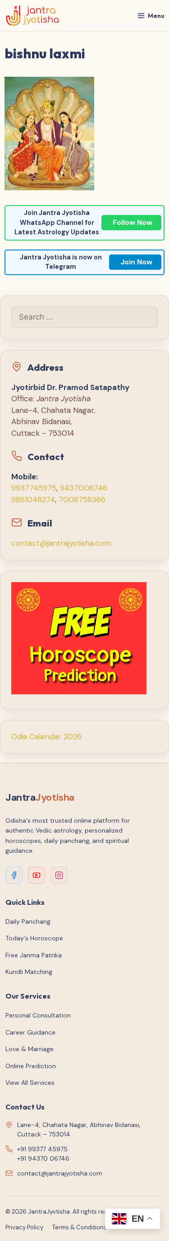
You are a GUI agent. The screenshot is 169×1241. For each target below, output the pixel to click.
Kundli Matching (28, 972)
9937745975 (33, 488)
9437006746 (83, 488)
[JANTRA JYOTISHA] (33, 15)
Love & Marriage (29, 1049)
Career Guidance (30, 1032)
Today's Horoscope (34, 938)
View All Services (30, 1083)
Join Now (136, 262)
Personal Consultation (38, 1015)
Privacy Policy (24, 1227)
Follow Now (132, 222)
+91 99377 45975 (42, 1149)
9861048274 (33, 499)
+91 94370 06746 (43, 1158)
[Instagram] (59, 875)
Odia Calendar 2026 (46, 736)
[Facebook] (14, 875)
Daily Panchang (27, 921)
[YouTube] (36, 875)
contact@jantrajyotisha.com (61, 543)
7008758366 (82, 499)
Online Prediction (30, 1066)
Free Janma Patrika (33, 955)
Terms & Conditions (79, 1227)
